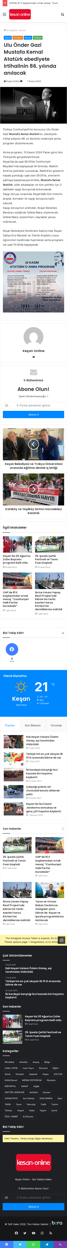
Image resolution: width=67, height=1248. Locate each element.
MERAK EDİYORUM (32, 1080)
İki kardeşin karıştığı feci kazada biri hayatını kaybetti (42, 773)
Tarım (18, 1104)
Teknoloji (31, 1104)
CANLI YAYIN (11, 1068)
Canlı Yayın (28, 1068)
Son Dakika (28, 1098)
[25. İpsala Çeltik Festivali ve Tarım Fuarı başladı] (49, 544)
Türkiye (37, 37)
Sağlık (36, 1086)
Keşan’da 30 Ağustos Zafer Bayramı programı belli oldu (17, 559)
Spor (60, 1098)
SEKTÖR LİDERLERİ (14, 1092)
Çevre (54, 1110)
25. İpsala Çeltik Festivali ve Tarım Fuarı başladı (46, 559)
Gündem (18, 37)
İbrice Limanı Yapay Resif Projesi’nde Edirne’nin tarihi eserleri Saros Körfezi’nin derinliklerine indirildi (48, 601)
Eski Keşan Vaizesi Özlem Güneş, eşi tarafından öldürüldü (42, 740)
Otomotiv (51, 1080)
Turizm (54, 1104)
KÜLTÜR (58, 1074)
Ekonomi (43, 1068)
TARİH (8, 1104)
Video (32, 1110)
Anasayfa (11, 30)
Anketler (23, 1062)
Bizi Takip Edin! (13, 1127)
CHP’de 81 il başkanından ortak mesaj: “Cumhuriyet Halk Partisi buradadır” (16, 599)
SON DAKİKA (46, 1098)
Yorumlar (56, 725)
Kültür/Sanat (11, 1080)
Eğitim (56, 1068)
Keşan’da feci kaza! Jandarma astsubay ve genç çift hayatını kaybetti (43, 807)
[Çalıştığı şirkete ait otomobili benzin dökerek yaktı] (13, 791)
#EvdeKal (9, 1062)
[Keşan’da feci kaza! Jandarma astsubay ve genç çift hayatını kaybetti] (13, 808)
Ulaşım (20, 1110)
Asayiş (36, 1062)
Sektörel (33, 1092)
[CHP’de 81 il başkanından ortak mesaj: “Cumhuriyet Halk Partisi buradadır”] (17, 581)
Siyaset (46, 1092)
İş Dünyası (28, 1116)
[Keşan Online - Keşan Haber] (20, 14)
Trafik (43, 1104)
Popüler (10, 725)
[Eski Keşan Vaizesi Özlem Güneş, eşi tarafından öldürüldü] (13, 741)
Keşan (28, 37)
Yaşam (43, 1110)
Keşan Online (13, 81)
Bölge (47, 1062)
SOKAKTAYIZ (11, 1098)
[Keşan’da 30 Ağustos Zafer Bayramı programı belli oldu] (17, 544)
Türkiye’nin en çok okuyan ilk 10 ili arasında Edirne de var (44, 755)
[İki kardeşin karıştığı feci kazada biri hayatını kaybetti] (13, 774)
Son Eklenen (33, 725)
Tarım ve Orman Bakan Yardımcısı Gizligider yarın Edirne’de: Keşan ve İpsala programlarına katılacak (49, 911)
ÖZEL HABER (11, 1116)
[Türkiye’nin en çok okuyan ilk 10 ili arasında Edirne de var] (13, 758)
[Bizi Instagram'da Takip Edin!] (61, 940)
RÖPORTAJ (10, 1086)
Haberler (33, 1074)
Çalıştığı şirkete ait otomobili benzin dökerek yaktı (43, 790)
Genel (22, 30)
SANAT (24, 1086)
